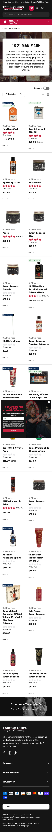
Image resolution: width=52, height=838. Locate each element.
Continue (13, 430)
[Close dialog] (49, 402)
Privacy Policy (17, 424)
